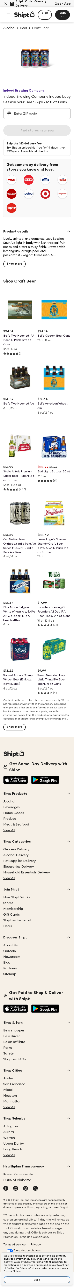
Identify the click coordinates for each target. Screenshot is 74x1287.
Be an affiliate (14, 1042)
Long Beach (12, 1149)
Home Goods (13, 813)
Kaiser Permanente (18, 1174)
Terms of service (14, 1244)
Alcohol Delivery (16, 855)
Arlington (10, 1126)
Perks (7, 1047)
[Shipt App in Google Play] (45, 780)
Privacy (36, 1244)
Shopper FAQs (14, 1059)
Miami (8, 1090)
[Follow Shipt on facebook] (5, 1189)
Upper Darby (13, 1143)
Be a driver (11, 1036)
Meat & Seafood (16, 824)
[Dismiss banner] (5, 3)
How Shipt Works (16, 897)
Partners (10, 968)
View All (9, 830)
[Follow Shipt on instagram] (15, 1189)
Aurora (8, 1132)
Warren (9, 1137)
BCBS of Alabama (17, 1180)
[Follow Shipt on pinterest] (25, 1189)
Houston (10, 1095)
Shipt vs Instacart (17, 920)
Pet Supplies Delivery (19, 861)
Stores (8, 903)
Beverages (11, 807)
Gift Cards (11, 914)
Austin (8, 1078)
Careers (9, 951)
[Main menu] (8, 15)
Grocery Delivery (16, 849)
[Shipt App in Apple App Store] (15, 780)
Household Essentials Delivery (26, 872)
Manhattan (12, 1101)
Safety (8, 1053)
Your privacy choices (27, 1250)
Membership (13, 908)
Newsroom (11, 956)
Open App (62, 3)
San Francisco (14, 1084)
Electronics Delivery (18, 866)
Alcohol (9, 801)
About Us (10, 945)
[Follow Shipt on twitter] (35, 1189)
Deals (7, 926)
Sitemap (9, 974)
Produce (9, 818)
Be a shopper (13, 1030)
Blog (6, 962)
